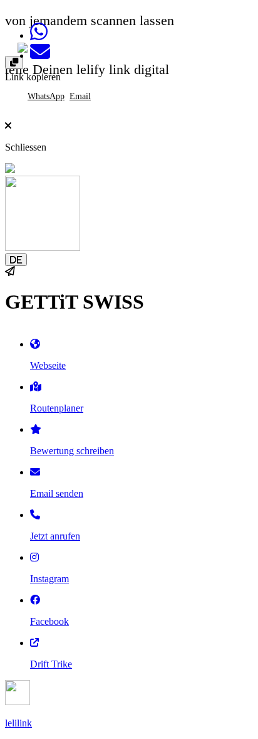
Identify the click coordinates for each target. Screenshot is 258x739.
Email (80, 96)
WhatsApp (46, 96)
